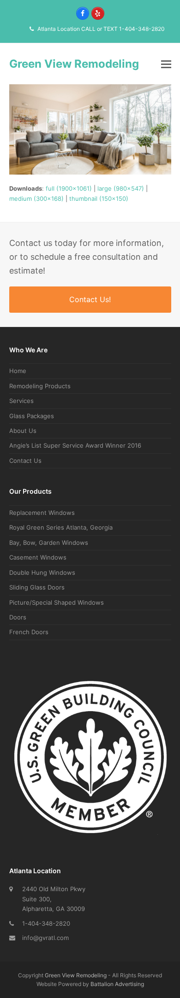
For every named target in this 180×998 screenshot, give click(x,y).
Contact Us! (90, 299)
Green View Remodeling (74, 63)
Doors (17, 617)
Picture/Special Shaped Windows (56, 602)
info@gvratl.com (45, 937)
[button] (166, 64)
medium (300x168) (36, 198)
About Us (22, 430)
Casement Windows (37, 557)
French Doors (28, 632)
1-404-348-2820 (46, 923)
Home (17, 370)
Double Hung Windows (42, 572)
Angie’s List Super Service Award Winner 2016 (75, 445)
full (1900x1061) (69, 188)
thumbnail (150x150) (98, 198)
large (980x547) (120, 188)
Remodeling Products (40, 386)
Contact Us (25, 460)
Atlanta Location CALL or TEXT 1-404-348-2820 (100, 28)
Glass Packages (31, 416)
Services (21, 400)
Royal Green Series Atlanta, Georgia (61, 527)
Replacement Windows (42, 512)
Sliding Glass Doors (37, 587)
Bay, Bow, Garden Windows (48, 542)
